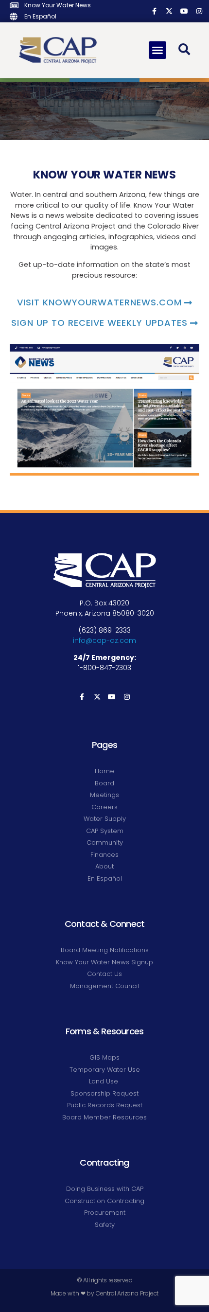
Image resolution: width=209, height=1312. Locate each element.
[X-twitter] (169, 10)
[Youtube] (184, 10)
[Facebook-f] (154, 10)
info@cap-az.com (104, 640)
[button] (157, 50)
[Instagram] (199, 10)
